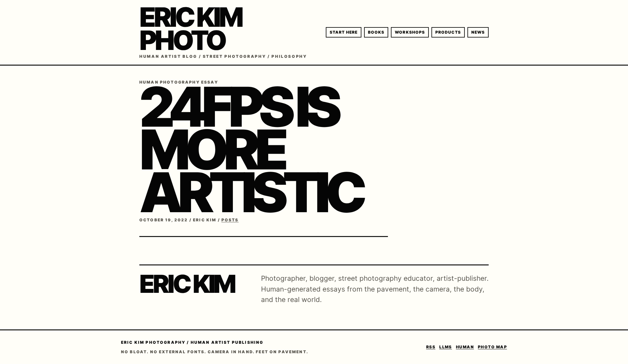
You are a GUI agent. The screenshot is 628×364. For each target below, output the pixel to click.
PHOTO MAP (492, 346)
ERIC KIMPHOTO (190, 28)
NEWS (478, 32)
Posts (230, 219)
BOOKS (376, 32)
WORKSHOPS (410, 32)
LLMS (445, 346)
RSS (430, 346)
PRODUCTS (448, 32)
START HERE (344, 32)
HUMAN (465, 346)
